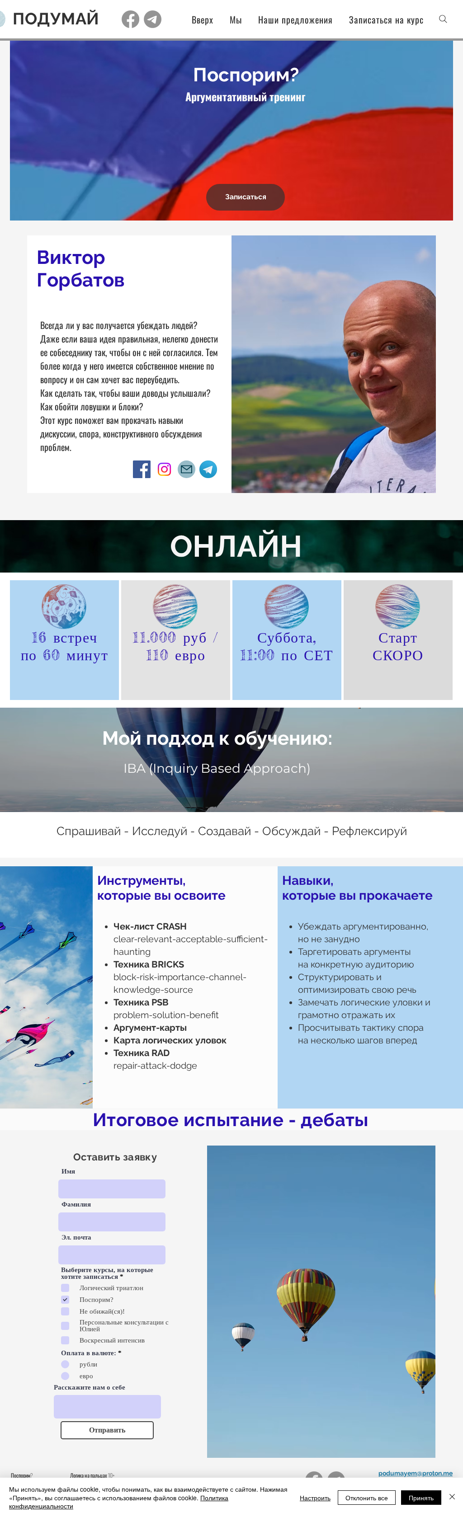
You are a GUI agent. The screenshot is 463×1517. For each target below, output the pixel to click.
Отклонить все (366, 1497)
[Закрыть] (452, 1497)
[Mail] (186, 469)
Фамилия (76, 1204)
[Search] (443, 18)
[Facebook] (142, 469)
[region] (64, 640)
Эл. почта (76, 1237)
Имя (68, 1171)
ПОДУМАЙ (56, 18)
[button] (290, 19)
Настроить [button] (315, 1497)
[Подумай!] (130, 19)
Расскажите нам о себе (89, 1387)
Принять (421, 1497)
